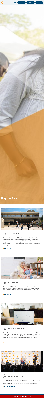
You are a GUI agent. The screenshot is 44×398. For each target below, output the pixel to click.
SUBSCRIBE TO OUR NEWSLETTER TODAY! (22, 396)
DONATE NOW (39, 2)
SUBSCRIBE (30, 2)
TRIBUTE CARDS (22, 2)
